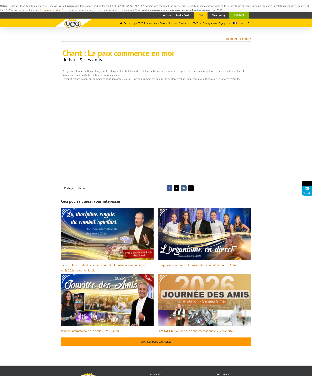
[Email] (191, 188)
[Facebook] (169, 188)
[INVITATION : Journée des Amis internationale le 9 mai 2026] (204, 300)
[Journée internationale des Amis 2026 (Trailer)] (107, 300)
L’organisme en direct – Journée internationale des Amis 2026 (197, 265)
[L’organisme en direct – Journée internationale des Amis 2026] (204, 234)
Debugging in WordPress (53, 10)
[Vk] (183, 188)
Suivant (244, 38)
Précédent (231, 38)
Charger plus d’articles (156, 341)
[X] (176, 188)
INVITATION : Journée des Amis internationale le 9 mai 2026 (196, 331)
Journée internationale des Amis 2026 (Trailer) (90, 331)
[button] (249, 23)
